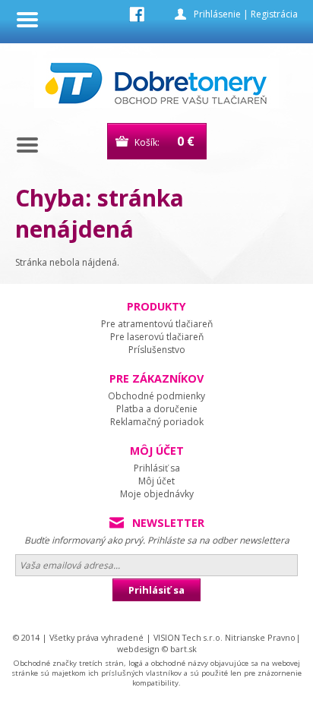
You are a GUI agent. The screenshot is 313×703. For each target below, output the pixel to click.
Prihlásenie (217, 14)
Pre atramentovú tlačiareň (157, 323)
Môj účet (156, 480)
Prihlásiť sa (157, 468)
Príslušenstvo (156, 349)
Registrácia (274, 14)
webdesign (138, 648)
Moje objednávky (157, 493)
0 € (185, 141)
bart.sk (183, 648)
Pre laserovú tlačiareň (157, 336)
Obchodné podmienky (156, 395)
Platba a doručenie (157, 408)
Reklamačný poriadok (157, 421)
